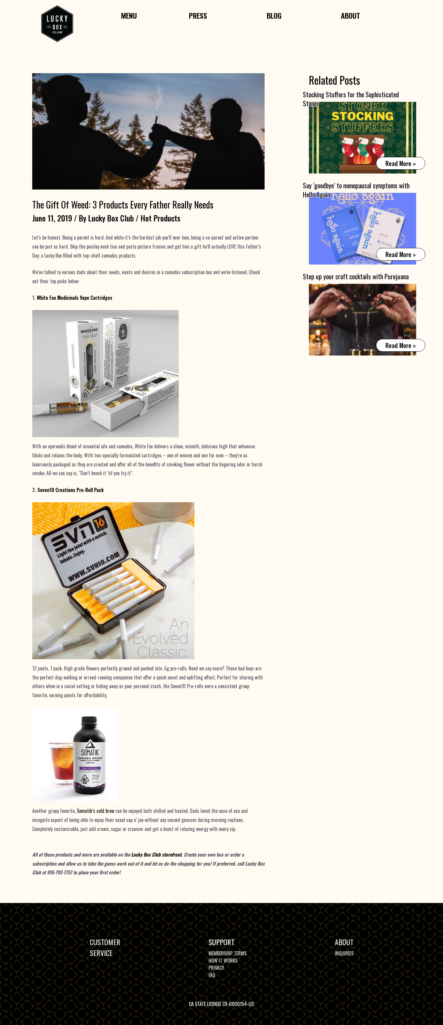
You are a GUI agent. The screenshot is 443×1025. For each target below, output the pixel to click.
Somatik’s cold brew (95, 810)
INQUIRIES (344, 953)
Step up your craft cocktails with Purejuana (356, 276)
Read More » (400, 164)
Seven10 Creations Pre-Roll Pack (70, 490)
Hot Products (160, 218)
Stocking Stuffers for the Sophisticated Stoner (351, 99)
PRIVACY (216, 967)
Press (198, 15)
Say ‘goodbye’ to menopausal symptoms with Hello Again (356, 190)
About (350, 15)
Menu (129, 15)
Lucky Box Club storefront (156, 854)
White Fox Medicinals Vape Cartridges (74, 297)
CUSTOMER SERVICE (105, 947)
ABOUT (344, 941)
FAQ (212, 975)
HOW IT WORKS (223, 960)
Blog (274, 15)
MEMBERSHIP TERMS (228, 953)
